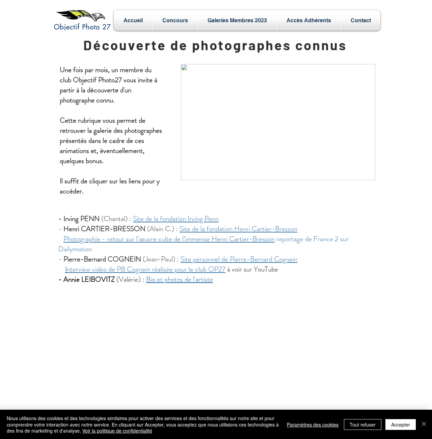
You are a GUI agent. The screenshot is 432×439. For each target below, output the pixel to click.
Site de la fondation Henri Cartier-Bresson (238, 229)
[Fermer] (424, 424)
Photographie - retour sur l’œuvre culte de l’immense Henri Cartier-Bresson (169, 239)
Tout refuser (363, 424)
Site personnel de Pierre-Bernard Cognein (239, 259)
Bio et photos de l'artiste (179, 279)
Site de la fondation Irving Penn (176, 219)
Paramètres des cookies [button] (313, 424)
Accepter (400, 424)
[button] (175, 20)
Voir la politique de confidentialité (117, 430)
